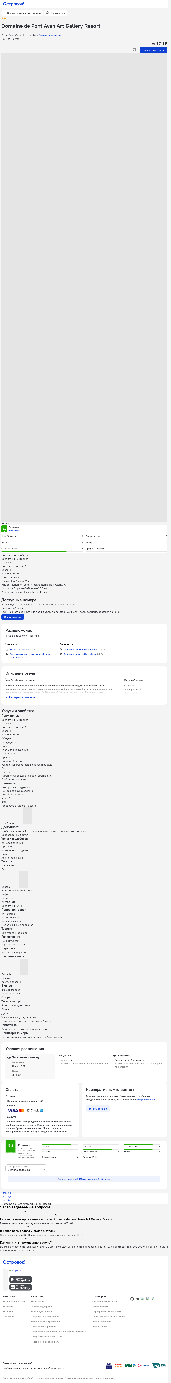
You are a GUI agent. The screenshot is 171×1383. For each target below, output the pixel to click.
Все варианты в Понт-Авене (24, 13)
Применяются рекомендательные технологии (90, 1378)
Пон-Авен (7, 1200)
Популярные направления (45, 1316)
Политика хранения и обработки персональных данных (33, 1378)
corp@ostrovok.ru (146, 1099)
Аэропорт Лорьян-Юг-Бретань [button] (80, 649)
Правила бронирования (43, 1326)
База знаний (37, 1301)
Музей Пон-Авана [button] (19, 649)
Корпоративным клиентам (106, 1311)
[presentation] (26, 1168)
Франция (7, 1196)
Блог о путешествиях (42, 1311)
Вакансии (8, 1311)
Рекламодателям (101, 1321)
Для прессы (9, 1316)
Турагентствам (100, 1306)
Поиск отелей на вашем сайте (108, 1316)
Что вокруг (12, 644)
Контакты (8, 1306)
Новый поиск (58, 13)
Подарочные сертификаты (45, 1341)
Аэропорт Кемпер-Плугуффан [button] (80, 654)
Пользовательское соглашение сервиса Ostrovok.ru (59, 1331)
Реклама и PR (99, 1326)
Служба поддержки (41, 1306)
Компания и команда (14, 1301)
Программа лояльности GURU (47, 1336)
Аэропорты (66, 644)
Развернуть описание (22, 697)
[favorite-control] (134, 50)
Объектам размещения (104, 1301)
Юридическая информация (45, 1321)
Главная (6, 1192)
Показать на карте (50, 35)
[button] (84, 86)
